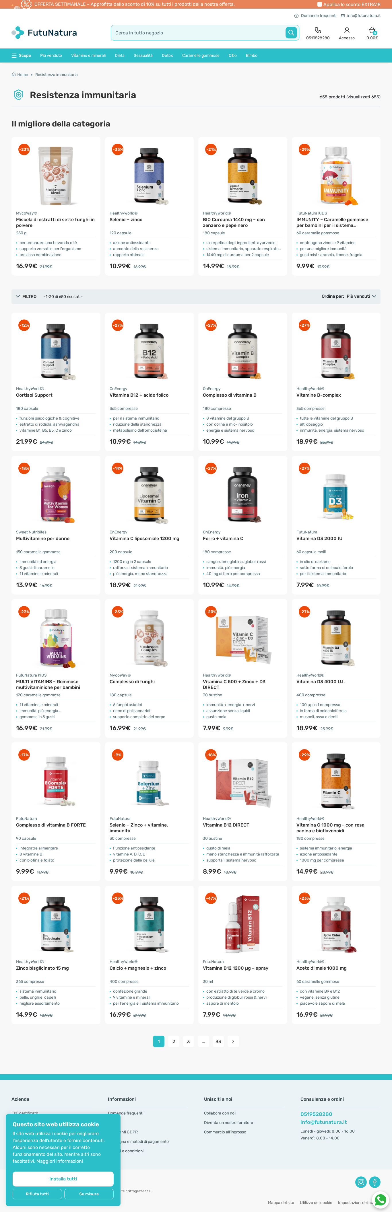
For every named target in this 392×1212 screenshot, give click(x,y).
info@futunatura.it (364, 15)
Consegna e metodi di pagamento (138, 1141)
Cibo (233, 55)
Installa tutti (63, 1179)
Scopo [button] (25, 55)
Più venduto (51, 55)
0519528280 (316, 1114)
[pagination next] (233, 1041)
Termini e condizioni (125, 1151)
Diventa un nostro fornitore (228, 1122)
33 (218, 1041)
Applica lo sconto (352, 4)
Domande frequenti (318, 15)
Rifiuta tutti (37, 1194)
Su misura (89, 1194)
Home (22, 74)
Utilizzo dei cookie (316, 1202)
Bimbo (251, 55)
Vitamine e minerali (88, 55)
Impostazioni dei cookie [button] (359, 1202)
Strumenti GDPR (123, 1132)
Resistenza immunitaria (56, 74)
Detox (167, 55)
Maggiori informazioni (59, 1161)
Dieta (120, 55)
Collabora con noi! (220, 1113)
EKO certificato (24, 1113)
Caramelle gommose (201, 55)
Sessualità (143, 55)
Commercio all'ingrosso (225, 1132)
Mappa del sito (281, 1202)
